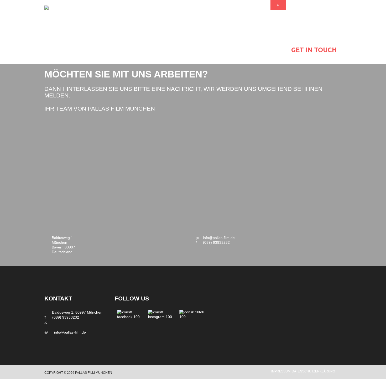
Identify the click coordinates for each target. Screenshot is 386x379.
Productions (314, 39)
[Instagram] (161, 323)
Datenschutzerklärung (313, 371)
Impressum (280, 371)
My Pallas (314, 29)
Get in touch (314, 50)
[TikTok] (192, 323)
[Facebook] (130, 323)
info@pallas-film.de (219, 238)
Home (314, 18)
